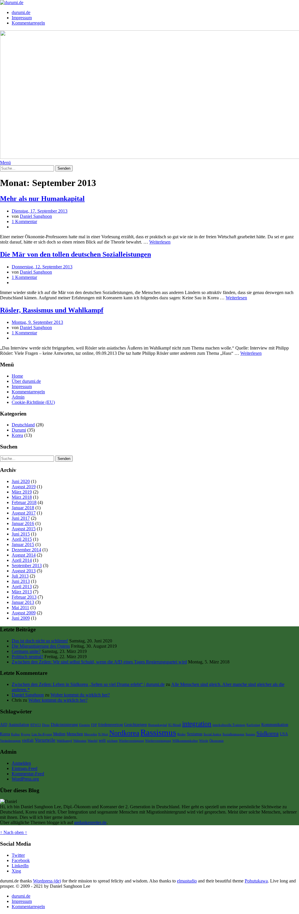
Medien (59, 733)
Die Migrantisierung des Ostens (41, 646)
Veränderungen (10, 740)
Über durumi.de (26, 381)
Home (17, 375)
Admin (18, 397)
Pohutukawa (256, 880)
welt (102, 740)
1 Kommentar (24, 221)
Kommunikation (274, 724)
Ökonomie (216, 740)
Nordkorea (124, 733)
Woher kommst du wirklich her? (80, 694)
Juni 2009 (21, 618)
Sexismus (194, 733)
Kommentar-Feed (28, 773)
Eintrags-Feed (24, 768)
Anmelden (21, 763)
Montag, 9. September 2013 (37, 322)
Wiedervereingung (131, 740)
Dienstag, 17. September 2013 (39, 210)
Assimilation (18, 724)
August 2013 (24, 570)
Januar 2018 (23, 507)
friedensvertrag (110, 724)
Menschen (75, 733)
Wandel (93, 740)
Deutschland (23, 424)
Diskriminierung (64, 724)
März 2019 (22, 491)
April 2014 (22, 560)
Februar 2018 (24, 502)
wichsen (112, 740)
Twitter (18, 855)
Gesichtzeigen (135, 724)
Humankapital (157, 725)
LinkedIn (20, 865)
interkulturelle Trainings (229, 725)
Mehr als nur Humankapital (42, 198)
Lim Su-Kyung (42, 734)
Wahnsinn (79, 740)
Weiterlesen (160, 241)
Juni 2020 (21, 481)
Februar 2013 (24, 597)
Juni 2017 (21, 518)
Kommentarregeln (28, 22)
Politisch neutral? (27, 656)
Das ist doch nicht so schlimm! (40, 640)
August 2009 (24, 612)
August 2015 (24, 528)
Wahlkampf (64, 740)
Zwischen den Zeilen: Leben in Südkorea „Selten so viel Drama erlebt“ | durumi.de (88, 684)
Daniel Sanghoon (36, 216)
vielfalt (28, 740)
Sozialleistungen (233, 734)
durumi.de (21, 12)
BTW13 (35, 725)
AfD (3, 724)
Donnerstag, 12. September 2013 (42, 266)
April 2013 (22, 586)
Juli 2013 (20, 576)
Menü (5, 162)
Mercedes (90, 734)
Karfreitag (253, 725)
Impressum (22, 17)
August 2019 (24, 486)
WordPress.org (25, 778)
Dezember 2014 (26, 549)
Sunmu (250, 734)
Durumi (19, 430)
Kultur (15, 734)
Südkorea (267, 733)
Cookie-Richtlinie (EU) (33, 402)
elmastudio (187, 880)
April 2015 (22, 539)
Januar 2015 (23, 544)
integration (196, 723)
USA (284, 733)
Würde (203, 740)
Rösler (181, 734)
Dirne (46, 725)
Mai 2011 (20, 607)
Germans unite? (26, 651)
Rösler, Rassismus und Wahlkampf (51, 310)
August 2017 (24, 512)
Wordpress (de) (47, 880)
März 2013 (22, 591)
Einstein (84, 725)
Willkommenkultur (185, 740)
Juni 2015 (21, 533)
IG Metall (174, 725)
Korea (17, 435)
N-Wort (103, 734)
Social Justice (212, 734)
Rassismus (158, 732)
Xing (16, 870)
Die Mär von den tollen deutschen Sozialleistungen (75, 254)
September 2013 (27, 565)
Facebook (21, 860)
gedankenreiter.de (90, 822)
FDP (94, 725)
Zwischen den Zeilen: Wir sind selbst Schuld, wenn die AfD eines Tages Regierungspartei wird (99, 661)
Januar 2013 (23, 602)
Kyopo (25, 734)
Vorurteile (45, 740)
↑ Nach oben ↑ (13, 832)
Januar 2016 (23, 523)
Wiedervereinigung (158, 740)
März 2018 (22, 497)
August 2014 (24, 554)
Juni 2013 (21, 581)
